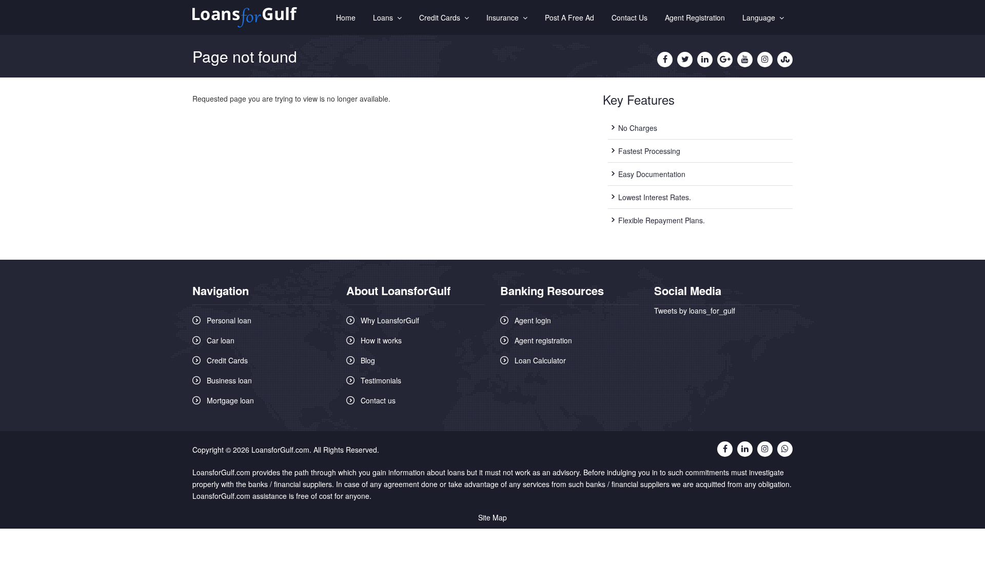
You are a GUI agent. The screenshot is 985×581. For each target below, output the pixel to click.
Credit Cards (441, 17)
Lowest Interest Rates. (654, 197)
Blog (368, 360)
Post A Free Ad (569, 17)
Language (760, 17)
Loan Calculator (540, 360)
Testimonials (381, 380)
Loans (385, 17)
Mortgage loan (230, 400)
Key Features (639, 99)
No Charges (637, 128)
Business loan (229, 380)
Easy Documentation (651, 174)
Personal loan (229, 320)
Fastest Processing (649, 151)
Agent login (533, 320)
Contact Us (629, 17)
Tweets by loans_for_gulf (694, 310)
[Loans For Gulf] (244, 17)
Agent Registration (695, 17)
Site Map (492, 517)
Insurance (504, 17)
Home (346, 17)
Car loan (220, 340)
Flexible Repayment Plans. (661, 220)
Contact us (378, 400)
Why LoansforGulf (390, 320)
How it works (381, 340)
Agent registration (543, 340)
